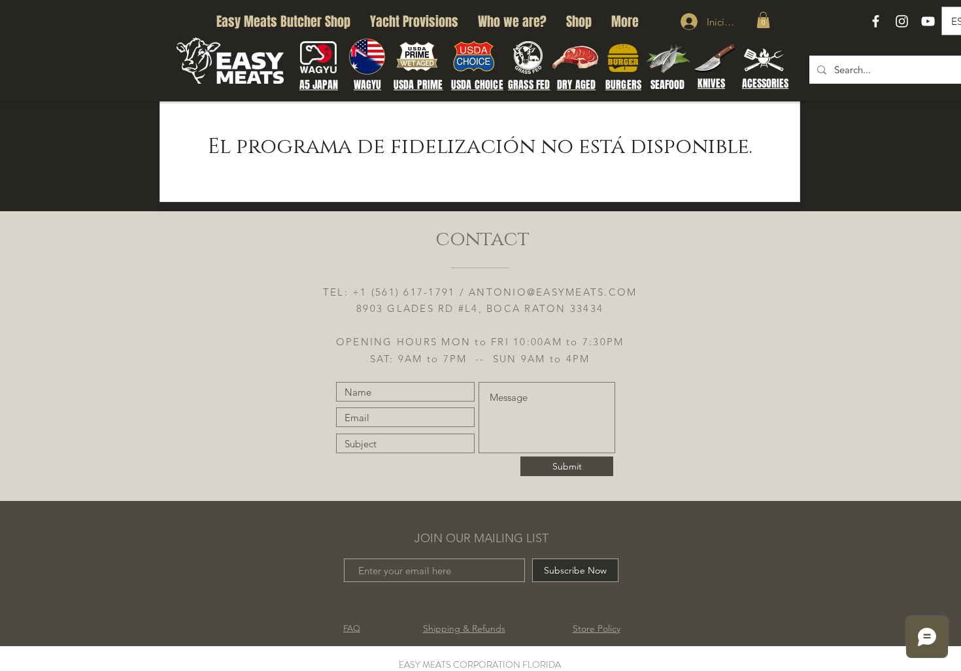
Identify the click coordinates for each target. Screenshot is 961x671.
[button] (763, 20)
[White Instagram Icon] (902, 21)
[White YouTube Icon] (928, 21)
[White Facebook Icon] (876, 21)
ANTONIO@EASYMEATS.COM (553, 292)
